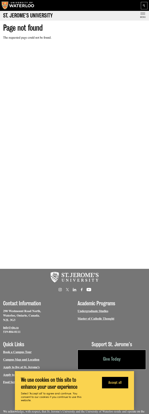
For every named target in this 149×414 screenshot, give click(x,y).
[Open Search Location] (144, 5)
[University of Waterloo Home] (18, 5)
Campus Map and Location (21, 359)
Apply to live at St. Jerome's (21, 367)
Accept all (114, 382)
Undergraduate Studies (93, 311)
